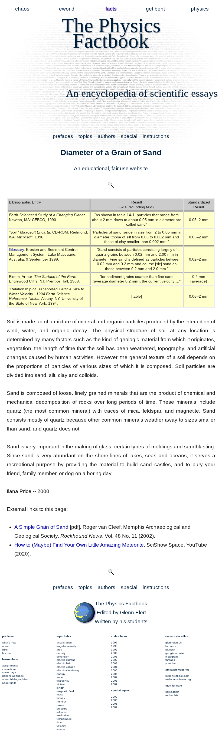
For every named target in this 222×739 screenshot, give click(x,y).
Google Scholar (174, 653)
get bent (155, 9)
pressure (62, 708)
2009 (114, 684)
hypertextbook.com (177, 675)
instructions (156, 136)
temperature (64, 718)
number (61, 701)
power (60, 705)
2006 (114, 673)
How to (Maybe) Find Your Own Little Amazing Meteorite (79, 545)
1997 (114, 642)
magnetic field (65, 691)
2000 (114, 653)
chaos (22, 9)
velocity (61, 725)
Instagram (171, 656)
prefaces (63, 136)
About (5, 646)
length (60, 687)
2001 (114, 656)
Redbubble (171, 695)
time (59, 722)
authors (106, 136)
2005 (114, 670)
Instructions (9, 669)
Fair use (6, 653)
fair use (120, 168)
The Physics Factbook (121, 603)
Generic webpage (13, 675)
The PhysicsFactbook (111, 33)
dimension (63, 656)
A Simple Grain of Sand (41, 527)
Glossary (16, 249)
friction (61, 684)
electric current (66, 659)
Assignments (10, 665)
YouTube (170, 663)
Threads (170, 659)
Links (5, 649)
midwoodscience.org (178, 679)
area (59, 649)
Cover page (9, 672)
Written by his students (121, 621)
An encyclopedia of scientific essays (142, 93)
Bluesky (170, 649)
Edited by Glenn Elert (121, 612)
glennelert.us (173, 642)
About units (9, 682)
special (129, 136)
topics (85, 136)
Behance (171, 646)
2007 (114, 677)
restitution (63, 715)
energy (61, 673)
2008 (114, 680)
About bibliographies (15, 679)
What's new (9, 642)
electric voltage (66, 666)
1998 (114, 646)
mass (60, 694)
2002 (114, 659)
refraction (62, 712)
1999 (114, 649)
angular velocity (66, 646)
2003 (114, 663)
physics (200, 9)
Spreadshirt (172, 691)
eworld (66, 9)
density (61, 653)
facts (111, 9)
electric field (64, 663)
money (61, 698)
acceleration (64, 642)
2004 (114, 666)
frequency (63, 680)
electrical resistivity (68, 670)
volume (61, 729)
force (60, 677)
